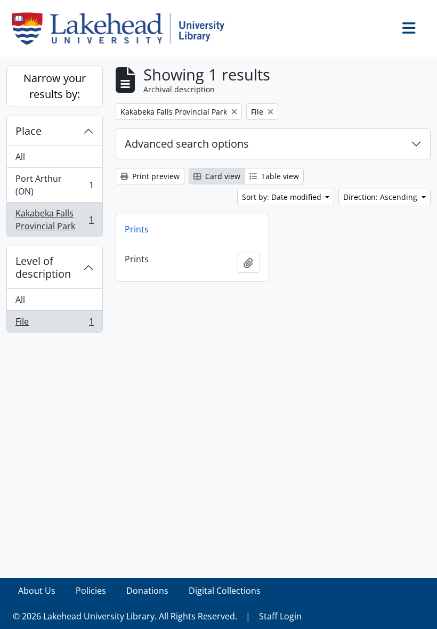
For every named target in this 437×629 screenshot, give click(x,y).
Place (28, 131)
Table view (279, 176)
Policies (91, 590)
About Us (36, 590)
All (20, 157)
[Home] (122, 28)
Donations (147, 590)
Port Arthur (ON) (54, 185)
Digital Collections (225, 590)
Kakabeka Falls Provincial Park (54, 219)
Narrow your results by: (54, 86)
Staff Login (280, 616)
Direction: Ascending (381, 197)
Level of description (43, 267)
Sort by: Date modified (282, 197)
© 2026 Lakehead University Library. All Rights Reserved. (125, 616)
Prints (137, 229)
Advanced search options (187, 143)
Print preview (155, 176)
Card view (221, 176)
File (54, 324)
